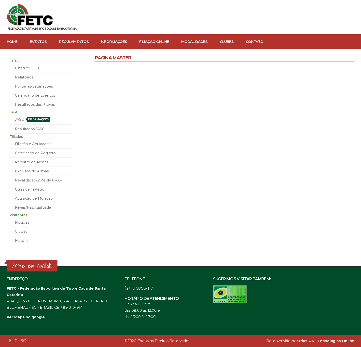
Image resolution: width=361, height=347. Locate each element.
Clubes (227, 41)
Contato (254, 41)
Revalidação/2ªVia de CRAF (38, 180)
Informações (114, 41)
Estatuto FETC (28, 68)
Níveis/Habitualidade (33, 207)
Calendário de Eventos (35, 95)
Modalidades (194, 41)
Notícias (22, 222)
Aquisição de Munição (34, 198)
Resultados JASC (29, 129)
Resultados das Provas (35, 104)
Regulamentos (74, 41)
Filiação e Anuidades (32, 144)
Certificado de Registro (35, 153)
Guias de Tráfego (29, 189)
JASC (32, 119)
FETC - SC (16, 340)
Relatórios (24, 77)
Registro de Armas (31, 162)
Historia (21, 240)
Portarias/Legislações (34, 86)
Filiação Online (154, 41)
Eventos (38, 41)
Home (12, 41)
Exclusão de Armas (32, 171)
